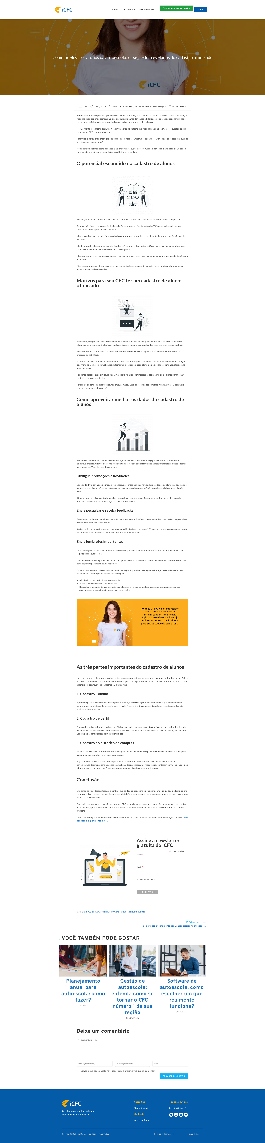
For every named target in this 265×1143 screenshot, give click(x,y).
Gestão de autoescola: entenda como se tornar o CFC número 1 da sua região (132, 997)
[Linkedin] (181, 1115)
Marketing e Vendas (122, 107)
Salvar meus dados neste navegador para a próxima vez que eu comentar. (118, 1071)
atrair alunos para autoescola (96, 912)
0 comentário (179, 107)
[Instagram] (176, 1115)
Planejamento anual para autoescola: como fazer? (83, 990)
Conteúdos (129, 9)
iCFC (85, 107)
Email (140, 866)
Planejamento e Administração (150, 107)
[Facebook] (171, 1115)
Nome (140, 854)
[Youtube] (186, 1115)
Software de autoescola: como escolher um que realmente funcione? (182, 994)
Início (115, 9)
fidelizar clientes (137, 912)
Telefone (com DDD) (146, 879)
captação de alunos (119, 912)
